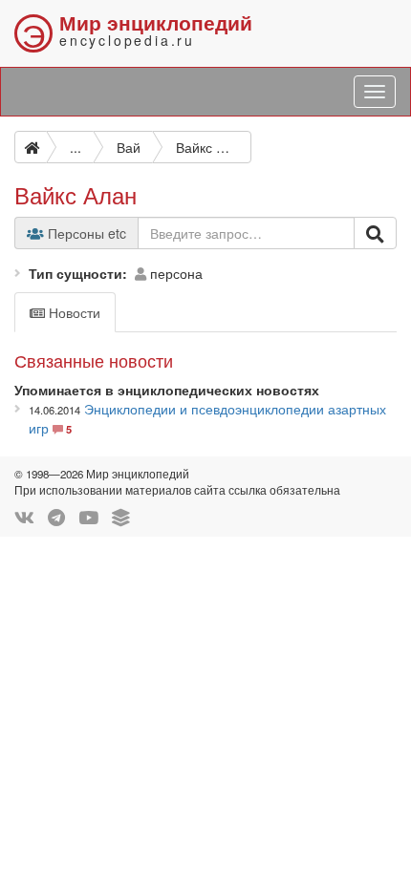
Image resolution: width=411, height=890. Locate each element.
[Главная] (30, 147)
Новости (72, 312)
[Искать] (375, 233)
